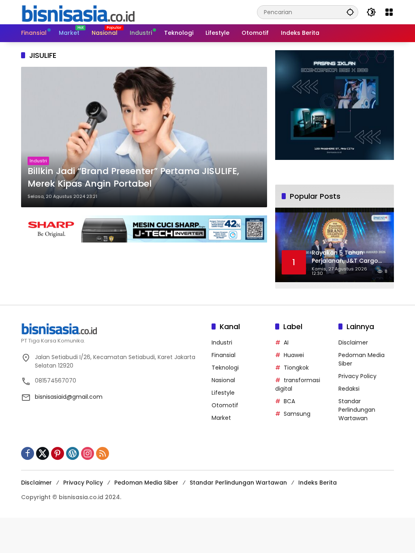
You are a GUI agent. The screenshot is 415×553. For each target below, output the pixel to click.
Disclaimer (353, 342)
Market (221, 418)
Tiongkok (296, 368)
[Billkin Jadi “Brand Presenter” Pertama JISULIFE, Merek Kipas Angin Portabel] (144, 137)
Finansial (223, 355)
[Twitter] (42, 453)
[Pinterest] (57, 453)
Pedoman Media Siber (146, 483)
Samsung (297, 414)
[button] (350, 12)
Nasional (223, 380)
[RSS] (102, 453)
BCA (289, 401)
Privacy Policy (357, 376)
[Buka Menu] (389, 12)
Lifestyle (223, 393)
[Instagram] (87, 453)
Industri (38, 160)
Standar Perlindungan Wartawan (356, 409)
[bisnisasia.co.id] (78, 12)
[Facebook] (27, 453)
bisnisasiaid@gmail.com (69, 397)
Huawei (294, 355)
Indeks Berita (317, 483)
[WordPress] (72, 453)
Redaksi (348, 389)
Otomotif (225, 405)
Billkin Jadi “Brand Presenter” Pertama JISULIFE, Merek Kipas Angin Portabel (133, 177)
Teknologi (225, 368)
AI (286, 342)
